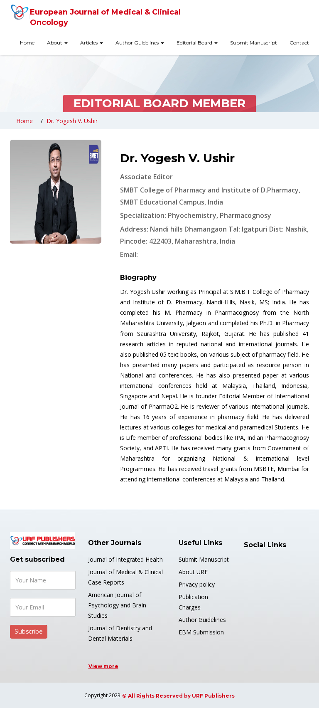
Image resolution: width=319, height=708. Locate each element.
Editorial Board (195, 42)
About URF (193, 572)
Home (27, 42)
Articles (89, 42)
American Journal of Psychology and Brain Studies (117, 605)
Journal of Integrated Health (125, 559)
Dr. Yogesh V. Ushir (72, 121)
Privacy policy (197, 584)
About (55, 42)
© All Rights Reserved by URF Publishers (178, 696)
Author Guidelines (137, 42)
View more (103, 666)
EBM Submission (201, 632)
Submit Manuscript (253, 42)
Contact (299, 42)
